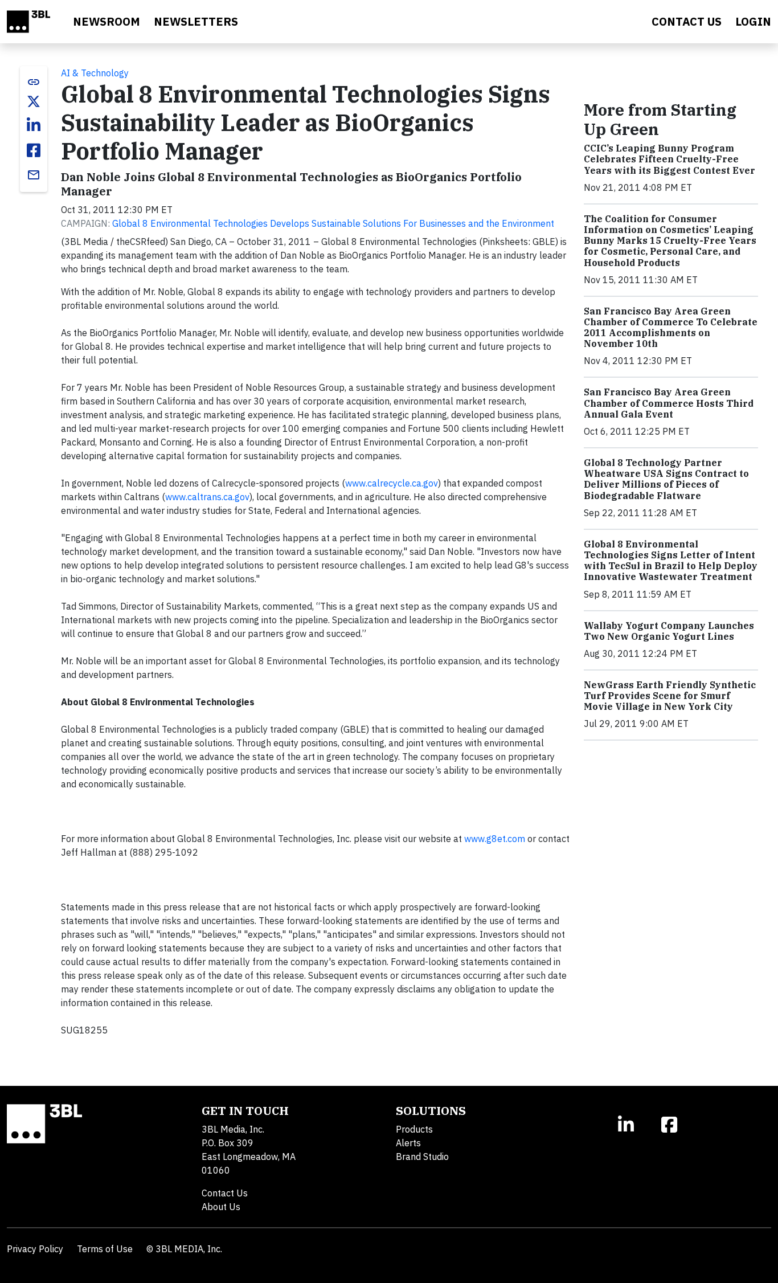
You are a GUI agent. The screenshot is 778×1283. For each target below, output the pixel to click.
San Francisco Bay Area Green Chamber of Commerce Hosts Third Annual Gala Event (669, 402)
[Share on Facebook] (33, 150)
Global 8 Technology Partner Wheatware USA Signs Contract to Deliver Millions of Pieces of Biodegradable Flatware (666, 479)
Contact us (687, 21)
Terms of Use (105, 1249)
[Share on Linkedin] (33, 125)
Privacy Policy (35, 1249)
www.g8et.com (495, 838)
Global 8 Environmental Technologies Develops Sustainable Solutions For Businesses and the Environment (333, 223)
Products (414, 1129)
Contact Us (225, 1193)
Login (753, 21)
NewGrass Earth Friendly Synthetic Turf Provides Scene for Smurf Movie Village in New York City (670, 695)
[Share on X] (33, 101)
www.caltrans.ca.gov (207, 496)
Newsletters (196, 21)
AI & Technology (95, 73)
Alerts (408, 1143)
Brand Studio (422, 1156)
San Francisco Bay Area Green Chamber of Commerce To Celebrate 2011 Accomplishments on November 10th (670, 327)
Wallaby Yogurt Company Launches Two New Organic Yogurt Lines (669, 631)
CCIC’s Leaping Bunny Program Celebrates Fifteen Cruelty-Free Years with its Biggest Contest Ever (669, 158)
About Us (221, 1206)
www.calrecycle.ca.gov (391, 483)
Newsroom (106, 21)
